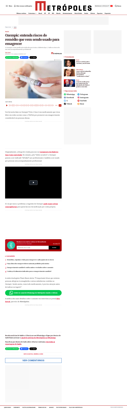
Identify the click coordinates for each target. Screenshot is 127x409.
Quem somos (7, 407)
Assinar (54, 247)
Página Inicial (8, 27)
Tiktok (69, 104)
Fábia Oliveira (79, 69)
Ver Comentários (33, 360)
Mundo (58, 13)
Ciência (92, 13)
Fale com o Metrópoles (75, 407)
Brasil (40, 13)
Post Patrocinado (61, 407)
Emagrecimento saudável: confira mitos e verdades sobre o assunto (30, 267)
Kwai (82, 104)
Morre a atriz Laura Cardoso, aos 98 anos (83, 62)
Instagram (84, 97)
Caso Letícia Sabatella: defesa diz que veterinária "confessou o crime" (83, 74)
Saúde (86, 13)
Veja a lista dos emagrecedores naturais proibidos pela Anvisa (28, 263)
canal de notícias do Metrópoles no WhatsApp (38, 338)
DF (45, 13)
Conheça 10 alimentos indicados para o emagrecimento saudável (29, 271)
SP (49, 13)
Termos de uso (42, 407)
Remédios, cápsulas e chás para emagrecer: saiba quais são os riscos (30, 260)
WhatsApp (70, 94)
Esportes (99, 13)
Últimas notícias (21, 13)
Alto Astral (8, 52)
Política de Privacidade (29, 407)
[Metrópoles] (63, 6)
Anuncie (51, 407)
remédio (36, 354)
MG (53, 13)
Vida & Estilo (78, 13)
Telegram (84, 94)
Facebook (70, 97)
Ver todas (55, 243)
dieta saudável (28, 354)
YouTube (83, 101)
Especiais (108, 13)
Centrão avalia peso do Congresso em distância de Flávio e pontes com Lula (83, 84)
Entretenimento (67, 13)
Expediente (17, 407)
